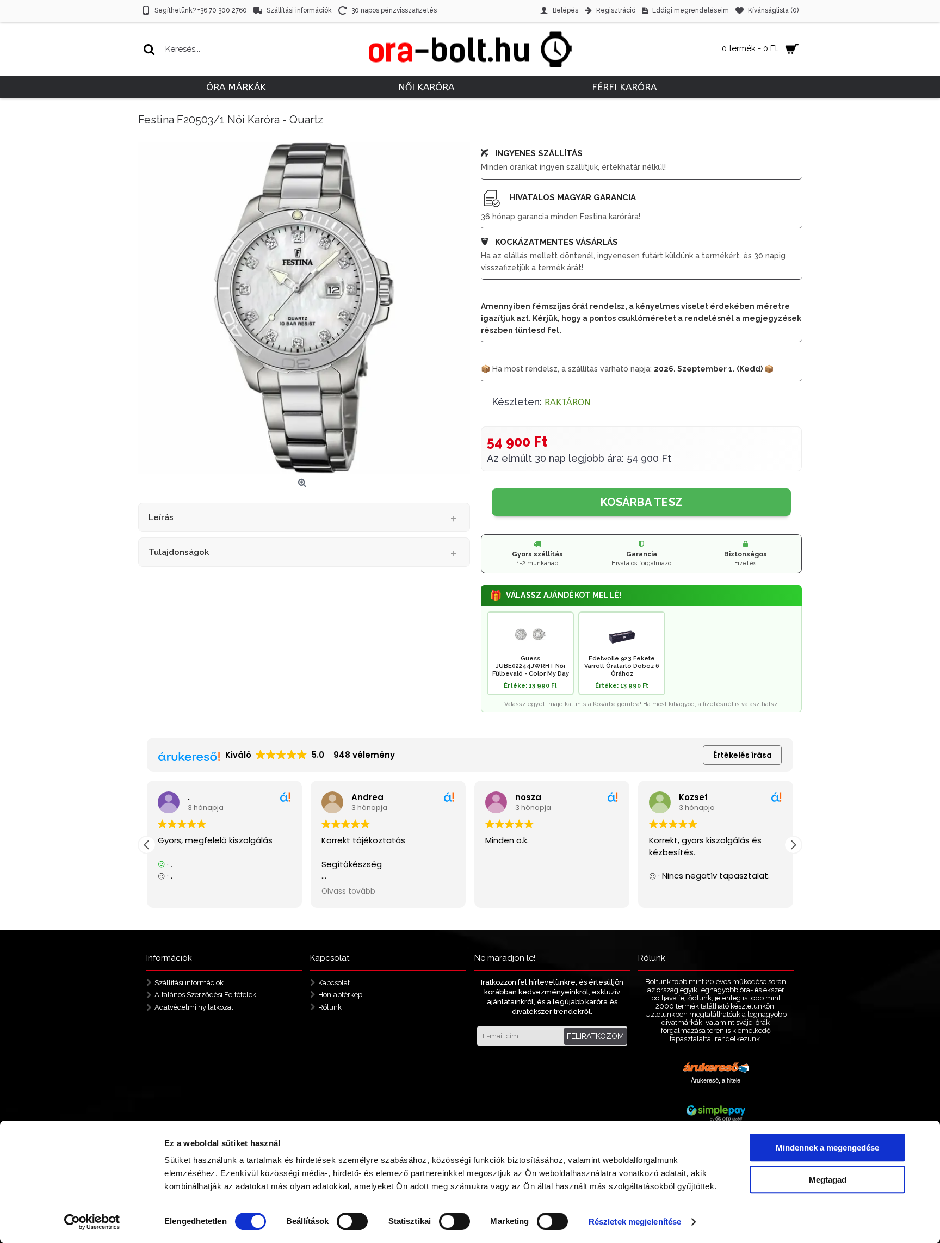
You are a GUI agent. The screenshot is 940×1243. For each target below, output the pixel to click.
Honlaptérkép (340, 995)
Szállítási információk (189, 982)
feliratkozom (595, 1036)
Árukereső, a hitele (715, 1080)
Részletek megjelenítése (635, 1221)
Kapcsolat (334, 982)
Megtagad (827, 1179)
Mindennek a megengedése (827, 1147)
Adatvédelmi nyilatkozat (193, 1007)
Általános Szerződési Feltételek (205, 995)
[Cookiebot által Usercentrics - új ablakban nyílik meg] (92, 1222)
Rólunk (330, 1007)
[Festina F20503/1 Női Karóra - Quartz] (304, 308)
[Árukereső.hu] (716, 1068)
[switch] (352, 1221)
